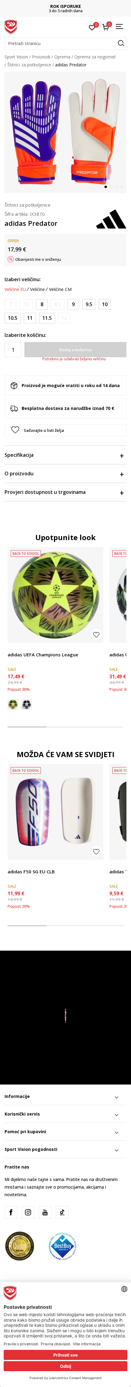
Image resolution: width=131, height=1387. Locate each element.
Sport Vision (16, 57)
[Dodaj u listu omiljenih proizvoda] (96, 634)
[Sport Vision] (11, 26)
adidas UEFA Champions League (43, 655)
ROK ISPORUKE (65, 6)
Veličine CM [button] (60, 289)
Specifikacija (19, 455)
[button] (65, 43)
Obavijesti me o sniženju (38, 259)
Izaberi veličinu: (23, 279)
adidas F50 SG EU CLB (31, 871)
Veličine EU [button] (15, 289)
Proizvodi (41, 57)
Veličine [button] (37, 289)
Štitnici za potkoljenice (29, 65)
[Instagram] (28, 1212)
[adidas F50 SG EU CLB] (55, 812)
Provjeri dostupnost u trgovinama (45, 492)
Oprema (62, 57)
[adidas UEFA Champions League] (55, 595)
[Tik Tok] (62, 1212)
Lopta (13, 648)
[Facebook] (11, 1212)
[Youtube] (45, 1212)
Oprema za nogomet (95, 57)
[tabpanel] (65, 132)
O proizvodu (19, 473)
